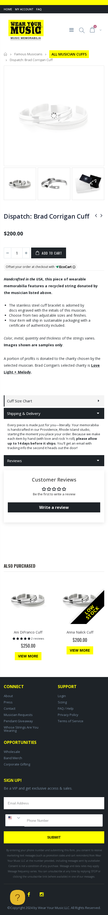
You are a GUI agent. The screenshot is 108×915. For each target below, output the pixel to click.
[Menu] (71, 29)
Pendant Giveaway (18, 721)
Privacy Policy (68, 714)
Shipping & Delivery (23, 413)
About (8, 696)
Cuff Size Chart (19, 400)
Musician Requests (18, 714)
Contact (9, 708)
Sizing (62, 702)
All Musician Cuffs (69, 54)
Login (62, 696)
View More (28, 656)
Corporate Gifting (17, 764)
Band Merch (13, 758)
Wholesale (12, 751)
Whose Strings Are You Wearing (21, 729)
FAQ (39, 9)
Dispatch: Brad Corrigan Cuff (46, 216)
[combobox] (15, 817)
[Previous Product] (96, 215)
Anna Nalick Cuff (80, 632)
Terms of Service (70, 721)
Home (8, 9)
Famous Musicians (28, 54)
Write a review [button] (54, 507)
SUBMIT (54, 837)
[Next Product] (101, 215)
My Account (24, 9)
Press (8, 702)
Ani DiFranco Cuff (28, 632)
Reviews (14, 460)
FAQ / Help (66, 708)
